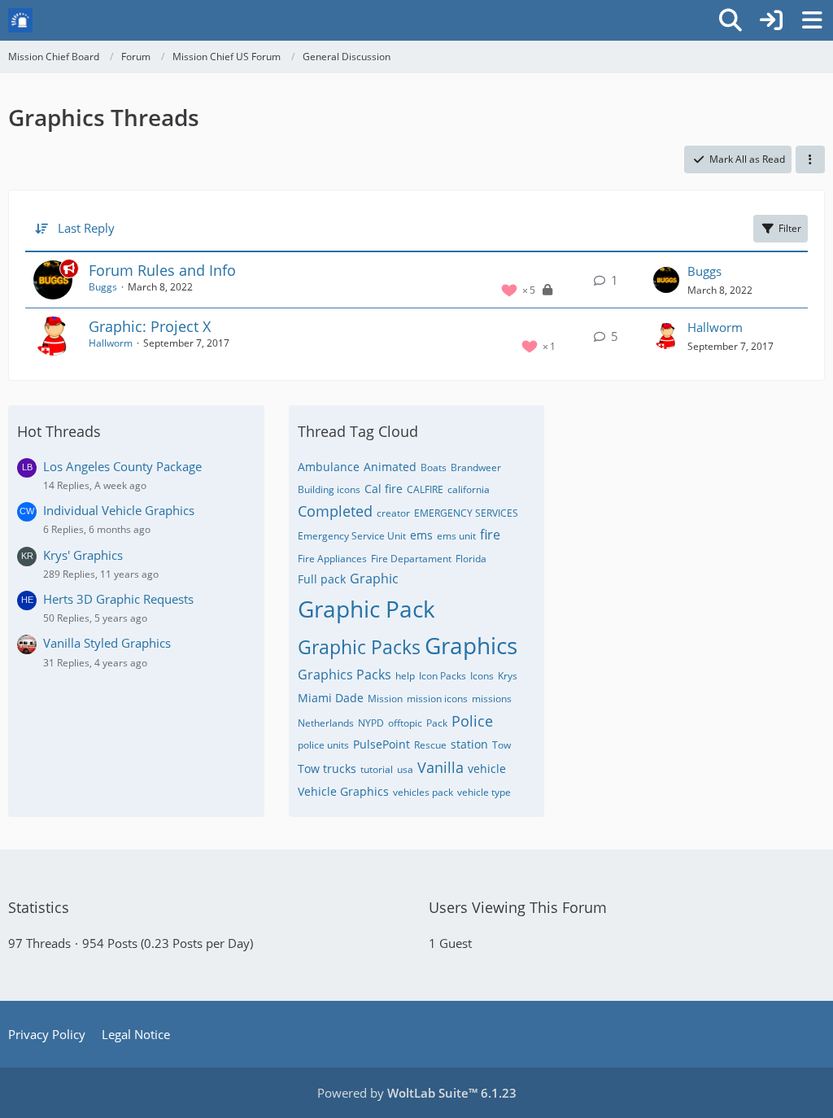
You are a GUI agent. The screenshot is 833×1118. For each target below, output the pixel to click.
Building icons (329, 489)
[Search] (730, 20)
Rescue (430, 745)
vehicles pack (423, 792)
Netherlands (326, 723)
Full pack (322, 579)
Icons (482, 676)
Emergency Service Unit (352, 536)
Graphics (471, 645)
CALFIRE (425, 489)
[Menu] (812, 20)
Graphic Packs (359, 647)
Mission (385, 698)
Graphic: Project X (150, 326)
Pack (436, 723)
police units (323, 745)
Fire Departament (411, 559)
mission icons (437, 698)
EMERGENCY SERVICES (466, 513)
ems (421, 535)
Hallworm (111, 343)
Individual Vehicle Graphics (118, 510)
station (469, 744)
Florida (471, 559)
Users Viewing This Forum (518, 907)
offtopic (405, 723)
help (405, 676)
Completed (335, 511)
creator (393, 513)
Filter (789, 228)
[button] (810, 159)
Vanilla (440, 767)
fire (490, 535)
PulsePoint (381, 744)
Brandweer (476, 467)
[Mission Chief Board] (20, 20)
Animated (390, 466)
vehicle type (484, 792)
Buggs (103, 287)
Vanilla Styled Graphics (107, 643)
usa (405, 769)
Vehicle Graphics (343, 791)
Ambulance (329, 466)
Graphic (374, 578)
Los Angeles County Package (122, 466)
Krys (507, 676)
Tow (501, 745)
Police (472, 721)
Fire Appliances (332, 559)
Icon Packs (442, 676)
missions (492, 698)
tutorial (376, 769)
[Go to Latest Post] (666, 280)
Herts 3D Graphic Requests (118, 599)
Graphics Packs (344, 674)
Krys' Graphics (83, 555)
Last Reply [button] (86, 228)
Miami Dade (331, 697)
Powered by (417, 1093)
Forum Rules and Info (162, 270)
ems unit (456, 536)
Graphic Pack (366, 608)
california (468, 489)
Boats (434, 467)
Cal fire (383, 488)
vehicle (487, 768)
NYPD (371, 723)
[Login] (771, 20)
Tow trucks (327, 768)
